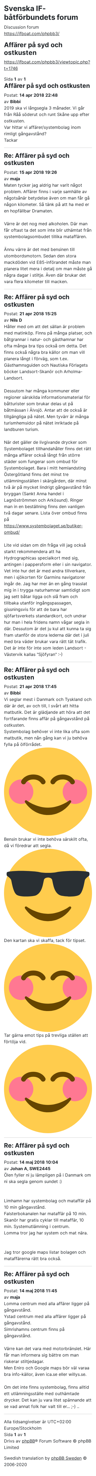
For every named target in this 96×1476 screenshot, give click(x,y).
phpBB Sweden (66, 1458)
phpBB (28, 1441)
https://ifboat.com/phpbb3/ (31, 33)
